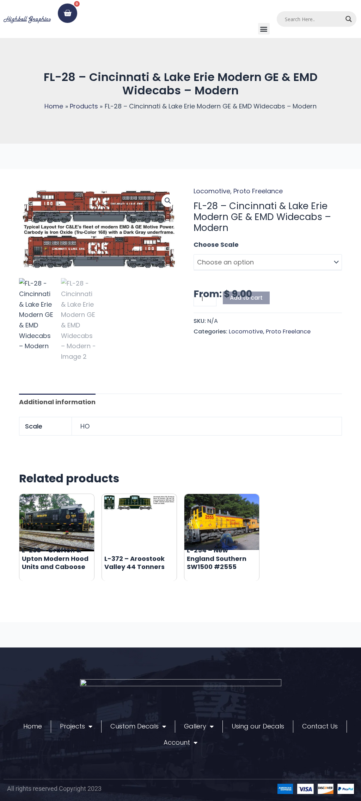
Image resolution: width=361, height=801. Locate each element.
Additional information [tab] (57, 402)
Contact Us (320, 726)
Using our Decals (258, 726)
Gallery (195, 726)
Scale (203, 244)
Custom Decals (134, 726)
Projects (72, 726)
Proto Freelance (258, 191)
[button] (264, 29)
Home (32, 726)
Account (177, 742)
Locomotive (212, 191)
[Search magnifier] (349, 19)
